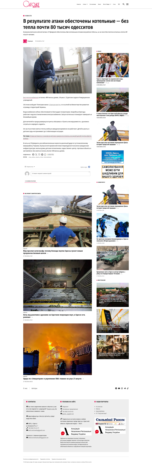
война (33, 157)
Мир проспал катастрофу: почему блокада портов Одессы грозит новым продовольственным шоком (53, 252)
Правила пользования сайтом (59, 459)
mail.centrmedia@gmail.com (36, 430)
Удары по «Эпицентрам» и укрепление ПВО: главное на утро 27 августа (52, 379)
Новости (79, 4)
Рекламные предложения (70, 409)
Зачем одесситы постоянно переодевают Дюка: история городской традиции (112, 143)
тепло (41, 157)
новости (37, 157)
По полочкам (93, 4)
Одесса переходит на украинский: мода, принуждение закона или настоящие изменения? (110, 81)
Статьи (84, 4)
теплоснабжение (47, 157)
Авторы (34, 388)
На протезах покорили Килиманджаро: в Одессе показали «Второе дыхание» (112, 240)
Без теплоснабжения (30, 97)
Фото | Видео (106, 4)
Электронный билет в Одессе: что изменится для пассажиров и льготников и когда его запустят (112, 327)
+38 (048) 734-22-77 (33, 428)
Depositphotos (100, 411)
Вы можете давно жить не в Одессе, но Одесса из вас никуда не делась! (112, 354)
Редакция (30, 41)
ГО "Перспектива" (101, 413)
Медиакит (65, 406)
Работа (98, 409)
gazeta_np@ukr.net (68, 414)
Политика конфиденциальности (30, 459)
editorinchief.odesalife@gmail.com (38, 438)
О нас (114, 4)
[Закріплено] (127, 4)
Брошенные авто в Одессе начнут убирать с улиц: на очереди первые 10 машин (111, 273)
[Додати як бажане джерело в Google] (50, 154)
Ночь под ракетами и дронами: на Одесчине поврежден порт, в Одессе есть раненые (54, 316)
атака (30, 157)
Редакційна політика (45, 459)
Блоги (99, 4)
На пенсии (99, 406)
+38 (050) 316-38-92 (67, 411)
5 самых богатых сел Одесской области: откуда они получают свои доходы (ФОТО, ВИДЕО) (112, 114)
